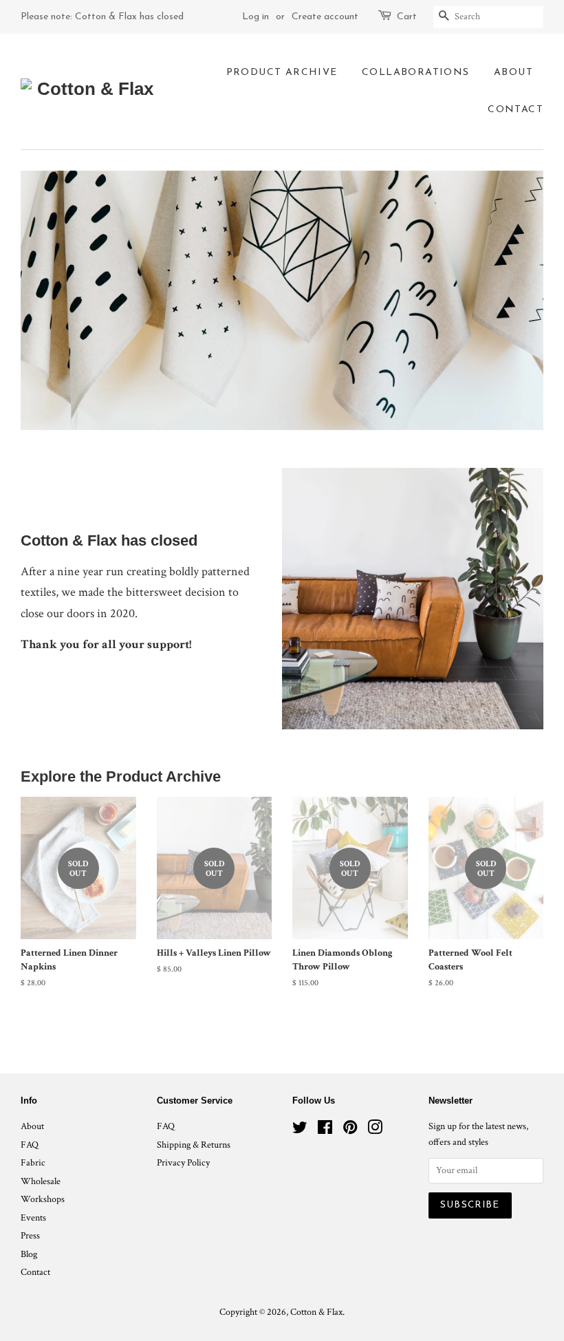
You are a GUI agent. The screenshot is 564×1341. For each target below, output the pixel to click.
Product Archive (282, 72)
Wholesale (41, 1181)
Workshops (43, 1199)
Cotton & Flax (316, 1312)
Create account (325, 17)
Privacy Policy (183, 1163)
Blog (29, 1254)
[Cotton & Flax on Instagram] (374, 1130)
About (513, 72)
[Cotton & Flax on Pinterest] (350, 1130)
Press (30, 1236)
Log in (255, 17)
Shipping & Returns (193, 1145)
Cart (407, 17)
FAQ (30, 1145)
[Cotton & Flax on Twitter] (299, 1130)
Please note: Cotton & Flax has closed (102, 17)
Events (33, 1218)
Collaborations (416, 72)
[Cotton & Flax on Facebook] (325, 1130)
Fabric (33, 1163)
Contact (515, 110)
